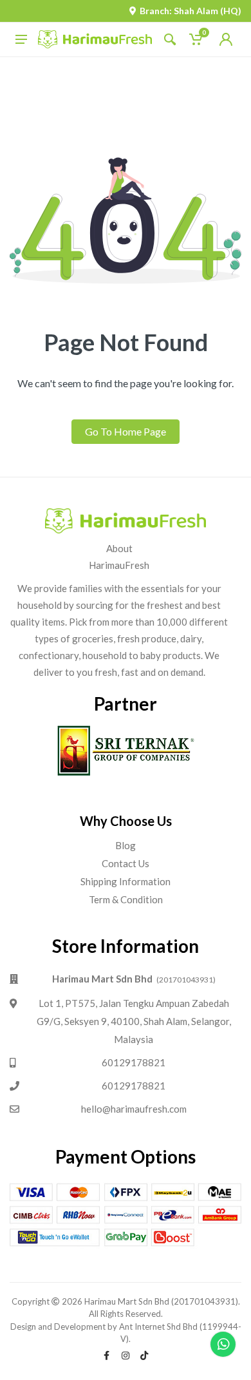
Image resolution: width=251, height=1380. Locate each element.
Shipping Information (125, 881)
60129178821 (133, 1062)
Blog (125, 845)
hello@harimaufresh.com (134, 1109)
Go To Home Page (125, 431)
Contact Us (125, 863)
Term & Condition (126, 899)
